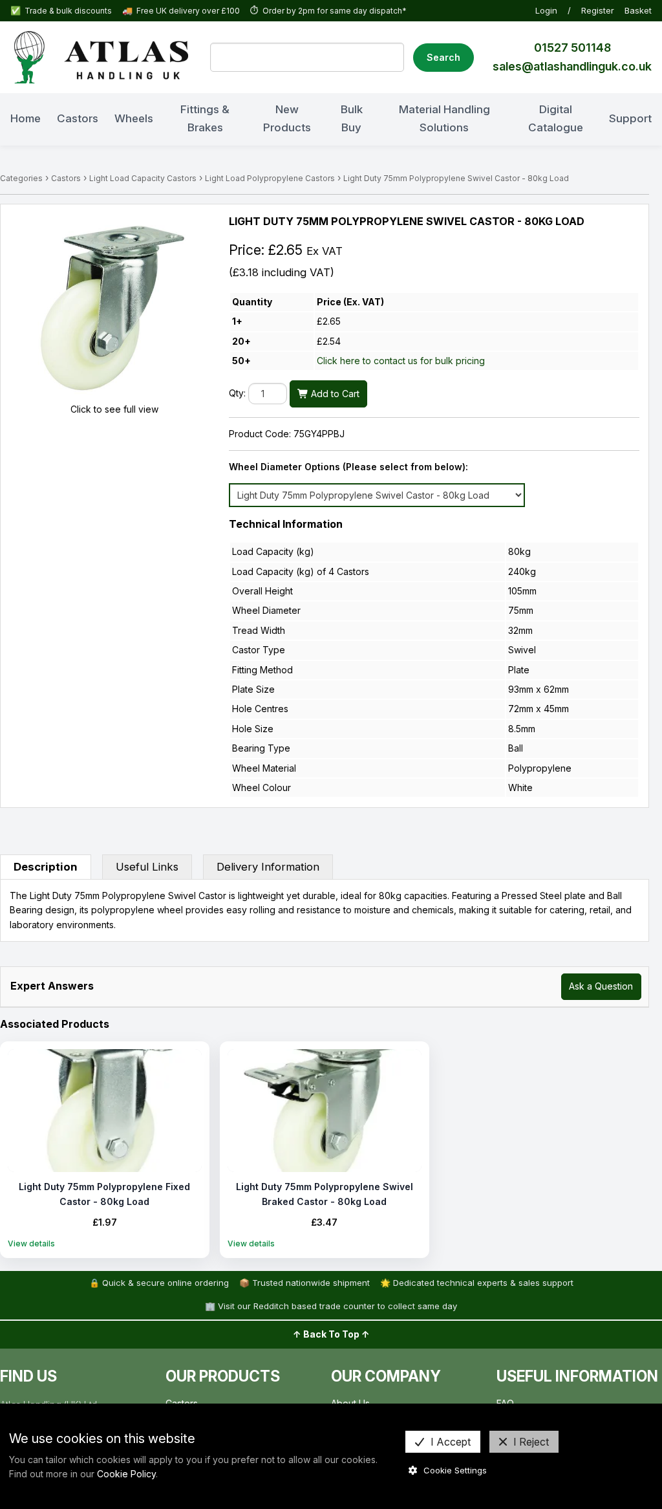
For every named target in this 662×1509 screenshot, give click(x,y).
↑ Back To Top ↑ (331, 1334)
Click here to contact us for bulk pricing (401, 360)
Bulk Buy (352, 118)
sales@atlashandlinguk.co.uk (572, 66)
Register (597, 10)
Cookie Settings (455, 1470)
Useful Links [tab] (147, 866)
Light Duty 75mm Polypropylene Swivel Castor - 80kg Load (456, 178)
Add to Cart (333, 393)
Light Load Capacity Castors (143, 178)
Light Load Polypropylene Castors (270, 178)
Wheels (133, 118)
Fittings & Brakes (205, 118)
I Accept (451, 1441)
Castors (77, 118)
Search (443, 57)
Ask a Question (601, 986)
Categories (21, 178)
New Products (287, 118)
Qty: (237, 393)
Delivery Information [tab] (268, 866)
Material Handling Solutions (444, 118)
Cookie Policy (126, 1473)
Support (630, 118)
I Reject (531, 1441)
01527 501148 (572, 47)
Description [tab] (46, 866)
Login (546, 10)
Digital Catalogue (555, 118)
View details (31, 1243)
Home (25, 118)
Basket (638, 10)
